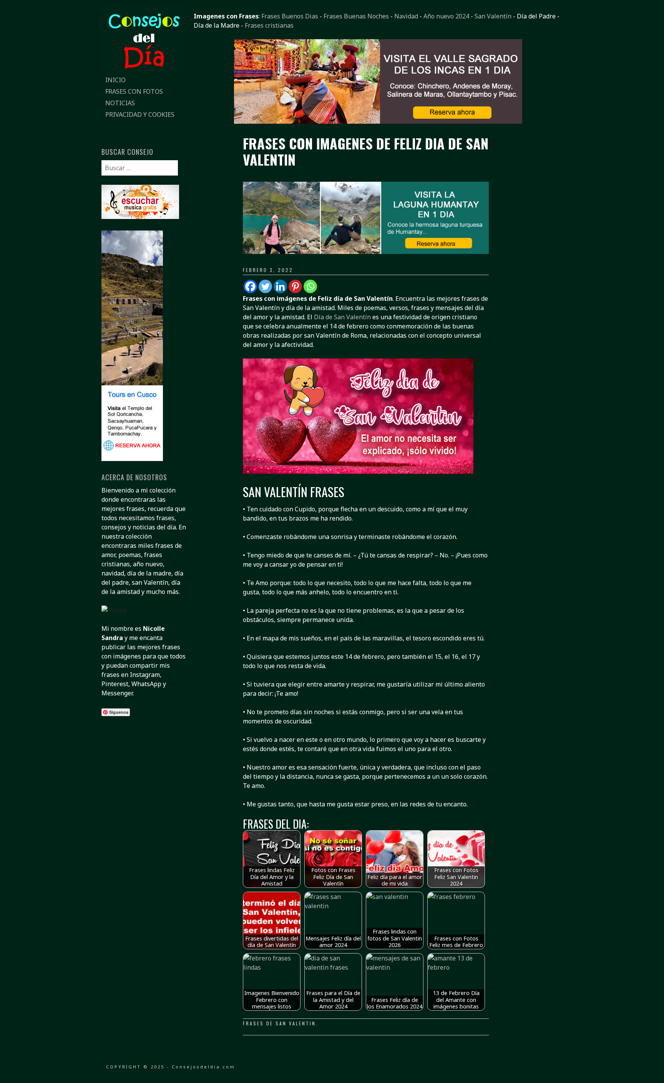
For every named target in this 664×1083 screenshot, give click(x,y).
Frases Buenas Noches (356, 16)
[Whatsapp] (310, 286)
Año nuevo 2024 (446, 16)
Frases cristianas (269, 25)
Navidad (406, 16)
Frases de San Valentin (279, 1023)
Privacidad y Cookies (139, 114)
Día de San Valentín (342, 317)
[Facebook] (250, 286)
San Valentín (493, 16)
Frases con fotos (134, 91)
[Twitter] (265, 286)
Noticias (120, 103)
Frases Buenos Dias (289, 16)
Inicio (115, 80)
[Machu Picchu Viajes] (378, 121)
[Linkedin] (280, 286)
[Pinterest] (295, 286)
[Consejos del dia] (143, 69)
